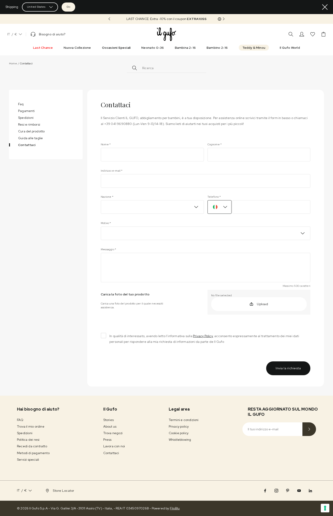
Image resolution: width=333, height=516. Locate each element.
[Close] (325, 7)
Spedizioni (26, 117)
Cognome (215, 144)
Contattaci (27, 144)
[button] (166, 19)
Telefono (214, 197)
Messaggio (108, 249)
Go (68, 7)
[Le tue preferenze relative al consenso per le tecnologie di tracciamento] (325, 508)
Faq (21, 104)
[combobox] (169, 68)
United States (36, 7)
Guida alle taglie (30, 138)
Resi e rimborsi (29, 124)
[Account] (301, 34)
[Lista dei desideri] (312, 34)
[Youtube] (299, 490)
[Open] (200, 67)
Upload (262, 304)
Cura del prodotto (31, 131)
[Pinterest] (287, 490)
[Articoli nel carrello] (323, 34)
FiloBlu (175, 508)
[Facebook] (265, 490)
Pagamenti (26, 110)
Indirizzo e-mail (112, 171)
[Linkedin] (310, 490)
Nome (106, 144)
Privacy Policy (203, 336)
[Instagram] (276, 490)
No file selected (221, 295)
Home (13, 63)
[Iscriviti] (309, 429)
